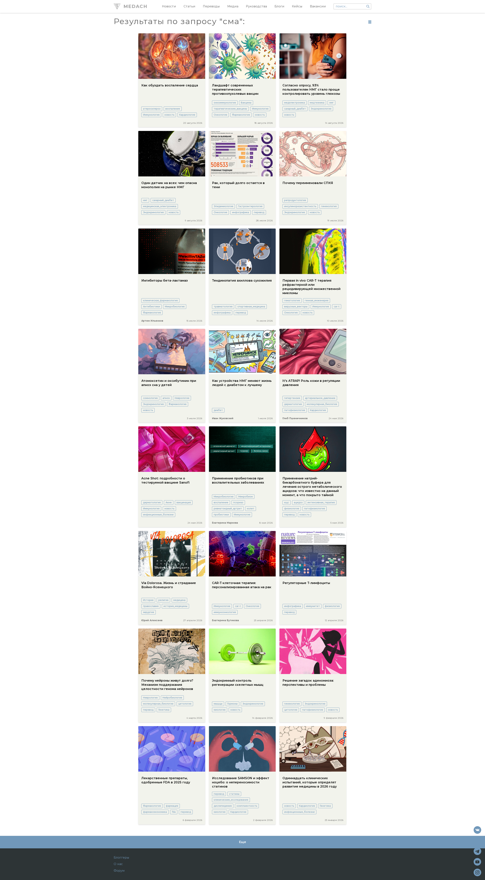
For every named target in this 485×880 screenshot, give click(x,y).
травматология (223, 306)
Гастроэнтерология (250, 206)
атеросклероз (151, 108)
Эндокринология (321, 108)
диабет (218, 410)
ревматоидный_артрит (228, 508)
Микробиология (175, 306)
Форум (119, 870)
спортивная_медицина (251, 306)
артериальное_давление (320, 398)
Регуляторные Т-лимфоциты (306, 583)
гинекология (329, 206)
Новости (169, 6)
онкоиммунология (225, 102)
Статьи (189, 6)
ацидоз (298, 502)
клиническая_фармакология (160, 300)
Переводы (211, 6)
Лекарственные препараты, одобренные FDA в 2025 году (165, 780)
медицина (179, 600)
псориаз (238, 502)
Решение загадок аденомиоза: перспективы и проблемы (308, 683)
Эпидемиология (223, 206)
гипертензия (292, 398)
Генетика (163, 709)
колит (250, 508)
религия (163, 600)
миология (219, 709)
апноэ (166, 398)
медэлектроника (294, 102)
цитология (184, 703)
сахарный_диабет (295, 108)
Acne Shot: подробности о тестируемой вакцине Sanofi (165, 480)
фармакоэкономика (155, 811)
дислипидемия (223, 805)
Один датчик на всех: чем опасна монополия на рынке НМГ (169, 185)
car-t (337, 306)
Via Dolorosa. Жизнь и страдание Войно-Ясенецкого (168, 585)
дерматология (293, 404)
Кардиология (187, 114)
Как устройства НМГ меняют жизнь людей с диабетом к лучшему (242, 383)
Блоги (279, 6)
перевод (259, 212)
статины (234, 793)
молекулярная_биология (322, 404)
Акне (169, 502)
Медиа (232, 6)
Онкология (220, 114)
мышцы (218, 703)
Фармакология (241, 114)
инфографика (240, 212)
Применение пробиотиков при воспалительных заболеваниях (238, 480)
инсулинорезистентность (300, 206)
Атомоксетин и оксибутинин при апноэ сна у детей (168, 383)
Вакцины (246, 102)
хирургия (148, 612)
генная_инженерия (316, 300)
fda (174, 811)
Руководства (256, 6)
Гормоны (232, 703)
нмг (331, 102)
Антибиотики (151, 306)
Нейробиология (172, 697)
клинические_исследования (231, 799)
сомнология (150, 398)
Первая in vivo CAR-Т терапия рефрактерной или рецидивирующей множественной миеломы (311, 287)
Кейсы (297, 6)
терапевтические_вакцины (230, 108)
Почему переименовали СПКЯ (307, 183)
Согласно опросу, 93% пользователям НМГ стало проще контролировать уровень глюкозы (311, 90)
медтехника (317, 102)
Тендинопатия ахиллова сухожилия (242, 280)
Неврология (182, 398)
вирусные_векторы (295, 306)
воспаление (172, 108)
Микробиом (245, 496)
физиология (291, 508)
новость (169, 114)
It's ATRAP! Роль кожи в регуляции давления (311, 383)
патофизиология (294, 410)
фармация (172, 805)
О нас (118, 864)
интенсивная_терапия (321, 502)
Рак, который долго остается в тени (238, 185)
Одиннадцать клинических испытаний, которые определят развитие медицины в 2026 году (309, 782)
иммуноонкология (225, 612)
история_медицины (175, 606)
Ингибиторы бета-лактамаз (164, 280)
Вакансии (318, 6)
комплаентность (247, 805)
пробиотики (221, 514)
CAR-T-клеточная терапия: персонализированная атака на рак (241, 585)
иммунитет (313, 606)
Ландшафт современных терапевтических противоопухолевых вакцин (235, 90)
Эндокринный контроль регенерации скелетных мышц (237, 683)
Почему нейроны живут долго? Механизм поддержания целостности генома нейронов (167, 685)
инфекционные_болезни (158, 514)
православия (151, 606)
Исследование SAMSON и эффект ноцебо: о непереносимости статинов (240, 782)
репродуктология (295, 200)
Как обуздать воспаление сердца (169, 85)
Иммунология (151, 114)
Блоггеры (121, 857)
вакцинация (184, 502)
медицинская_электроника (159, 206)
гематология (292, 300)
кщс (286, 502)
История (148, 600)
